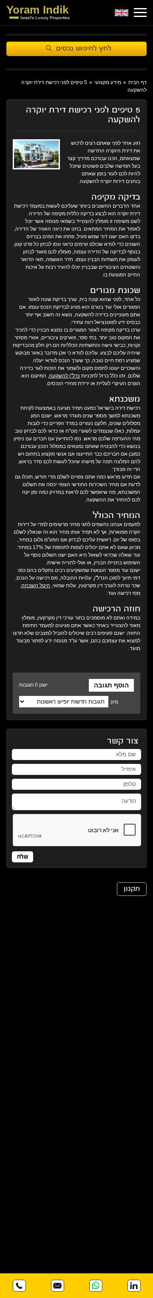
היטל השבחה (35, 585)
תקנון (132, 889)
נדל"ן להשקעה (64, 376)
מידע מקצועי (107, 82)
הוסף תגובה (111, 685)
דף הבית (137, 82)
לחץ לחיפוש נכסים (83, 49)
